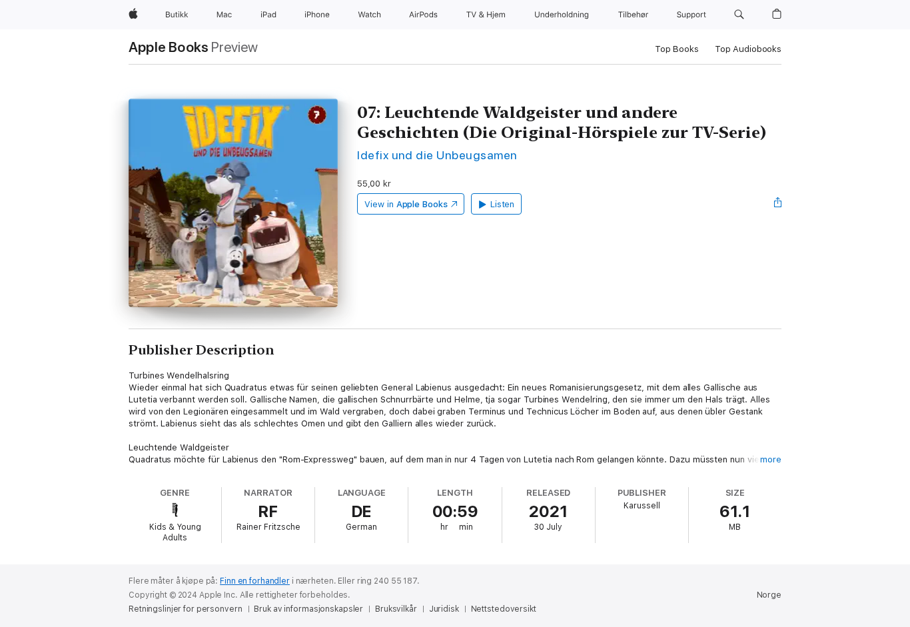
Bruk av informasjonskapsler (308, 609)
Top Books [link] (677, 49)
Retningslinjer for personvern (185, 609)
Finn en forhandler (255, 581)
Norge (769, 595)
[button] (739, 14)
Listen (502, 204)
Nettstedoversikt (503, 609)
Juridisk (444, 609)
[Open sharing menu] (778, 204)
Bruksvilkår (396, 609)
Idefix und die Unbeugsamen (437, 155)
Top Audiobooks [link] (748, 49)
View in (406, 204)
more (770, 459)
